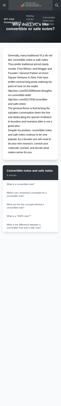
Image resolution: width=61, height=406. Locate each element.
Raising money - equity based (30, 20)
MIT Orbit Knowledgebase (12, 21)
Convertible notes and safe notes (49, 20)
